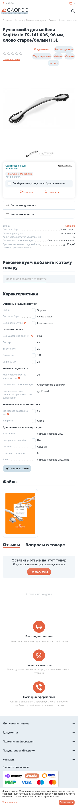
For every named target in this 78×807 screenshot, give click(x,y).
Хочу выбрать (10, 802)
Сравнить (53, 192)
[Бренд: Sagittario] (65, 165)
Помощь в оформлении (39, 696)
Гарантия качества (39, 665)
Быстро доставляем (39, 636)
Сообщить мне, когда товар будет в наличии (39, 183)
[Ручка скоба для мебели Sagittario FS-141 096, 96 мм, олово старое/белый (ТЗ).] (39, 108)
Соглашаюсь (66, 802)
